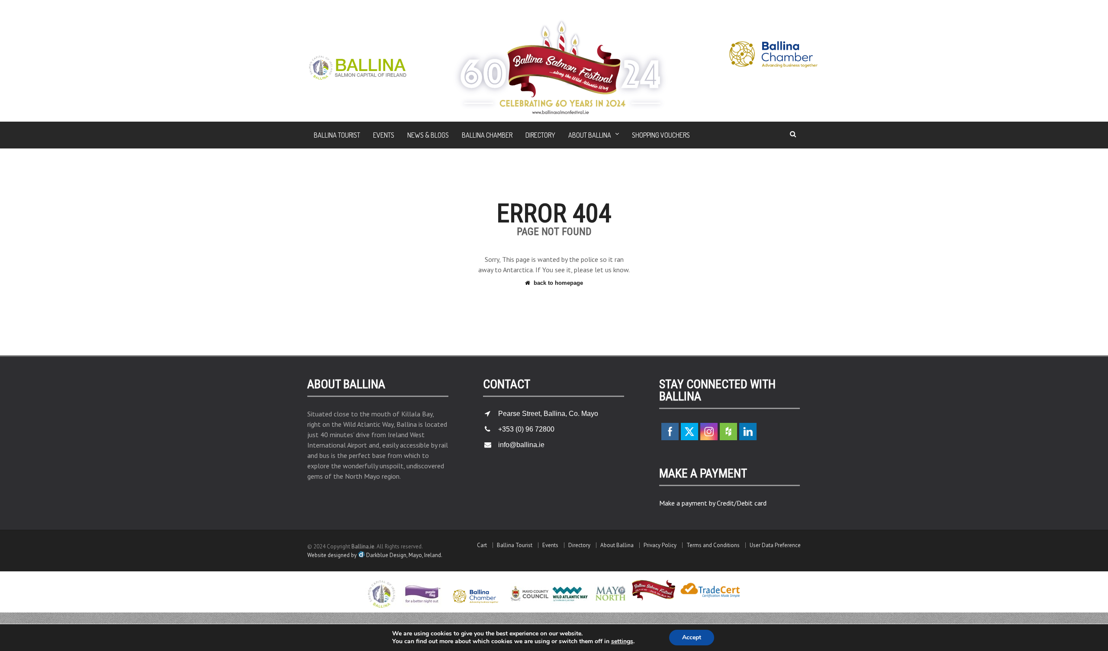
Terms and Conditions (713, 545)
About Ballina (617, 545)
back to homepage (558, 283)
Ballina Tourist (337, 135)
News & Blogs (428, 135)
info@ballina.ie (521, 444)
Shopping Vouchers (661, 135)
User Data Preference (775, 545)
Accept (691, 637)
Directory (540, 135)
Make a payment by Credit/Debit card (713, 503)
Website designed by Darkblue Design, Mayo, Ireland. (374, 555)
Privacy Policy (660, 545)
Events (383, 135)
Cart (482, 545)
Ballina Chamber (487, 135)
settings (622, 641)
